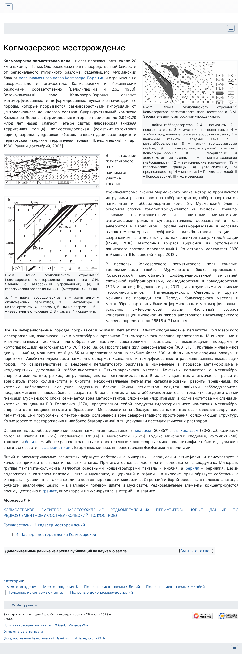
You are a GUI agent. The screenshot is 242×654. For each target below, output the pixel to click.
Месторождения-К (60, 586)
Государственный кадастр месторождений (44, 525)
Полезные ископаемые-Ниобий (175, 586)
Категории (13, 581)
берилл (31, 441)
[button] (196, 551)
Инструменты (27, 605)
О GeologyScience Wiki (71, 625)
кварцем (143, 430)
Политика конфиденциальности (27, 625)
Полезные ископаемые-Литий (112, 586)
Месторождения (21, 586)
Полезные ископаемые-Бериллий (101, 592)
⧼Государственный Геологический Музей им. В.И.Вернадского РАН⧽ (54, 638)
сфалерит (50, 447)
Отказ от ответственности (23, 631)
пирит (66, 447)
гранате (50, 490)
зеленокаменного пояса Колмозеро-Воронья (61, 77)
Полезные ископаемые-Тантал (36, 592)
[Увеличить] (235, 106)
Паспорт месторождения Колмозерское (58, 534)
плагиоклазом (185, 430)
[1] (72, 59)
